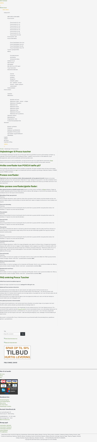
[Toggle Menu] (42, 15)
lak (16, 170)
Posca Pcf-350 (21, 309)
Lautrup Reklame (4, 430)
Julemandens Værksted (5, 425)
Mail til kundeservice (5, 419)
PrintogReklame (3, 432)
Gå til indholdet (3, 0)
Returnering (3, 403)
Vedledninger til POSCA (5, 406)
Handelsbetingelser (4, 400)
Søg (5, 331)
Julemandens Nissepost (5, 428)
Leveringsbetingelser (5, 401)
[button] (0, 441)
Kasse (1, 375)
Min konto (2, 374)
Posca (51, 160)
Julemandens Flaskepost (6, 427)
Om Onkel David (4, 404)
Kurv (1, 377)
